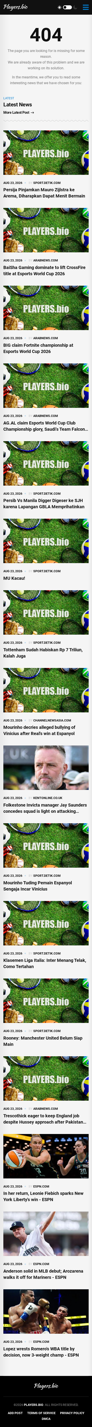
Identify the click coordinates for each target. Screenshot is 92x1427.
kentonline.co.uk (47, 798)
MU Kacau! (14, 578)
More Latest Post (16, 112)
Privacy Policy (72, 1413)
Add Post (15, 1413)
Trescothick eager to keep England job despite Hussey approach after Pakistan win (43, 1122)
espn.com (41, 1186)
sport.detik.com (47, 183)
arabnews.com (45, 260)
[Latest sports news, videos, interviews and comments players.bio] (15, 7)
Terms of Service (41, 1413)
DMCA (46, 1419)
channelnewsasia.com (52, 720)
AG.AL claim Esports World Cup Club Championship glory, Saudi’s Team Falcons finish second (45, 429)
